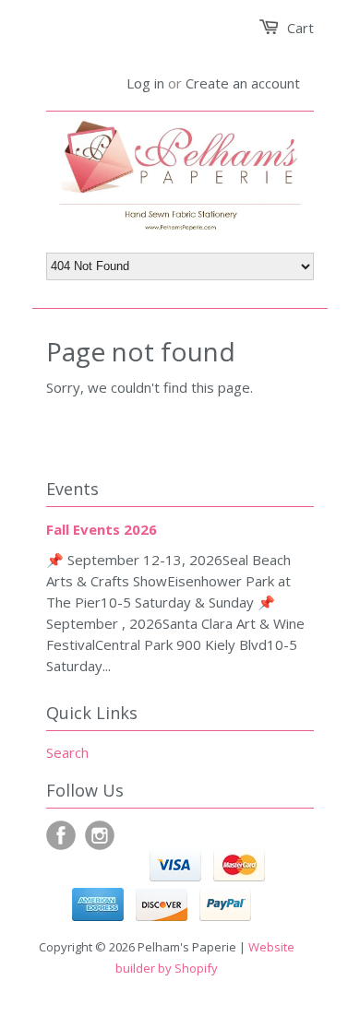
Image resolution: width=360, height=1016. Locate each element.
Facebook (61, 835)
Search (67, 752)
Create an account (243, 83)
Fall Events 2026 (101, 529)
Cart (300, 27)
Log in (145, 83)
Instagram (99, 835)
